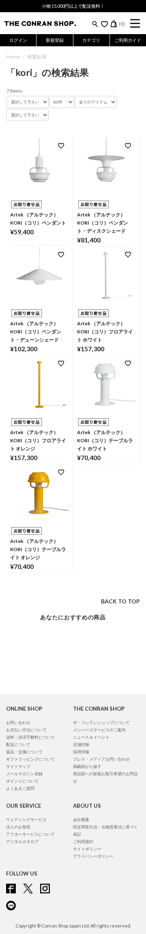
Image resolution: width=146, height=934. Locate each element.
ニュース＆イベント (91, 737)
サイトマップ (18, 766)
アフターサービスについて (30, 834)
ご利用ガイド (127, 40)
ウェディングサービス (26, 819)
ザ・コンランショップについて (101, 722)
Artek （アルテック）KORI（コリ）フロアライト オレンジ (38, 440)
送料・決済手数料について (30, 737)
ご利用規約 (83, 841)
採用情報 (81, 751)
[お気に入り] (104, 24)
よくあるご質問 (20, 788)
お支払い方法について (26, 729)
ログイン (18, 40)
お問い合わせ (18, 722)
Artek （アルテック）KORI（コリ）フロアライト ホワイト (105, 331)
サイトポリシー (87, 848)
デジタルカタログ (22, 841)
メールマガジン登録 (24, 773)
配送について (18, 744)
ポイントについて (22, 780)
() (122, 24)
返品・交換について (24, 751)
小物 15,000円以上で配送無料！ (73, 6)
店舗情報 (81, 744)
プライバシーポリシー (93, 856)
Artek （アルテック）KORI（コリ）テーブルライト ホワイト (105, 440)
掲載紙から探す (87, 766)
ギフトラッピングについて (30, 759)
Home (13, 57)
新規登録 (55, 40)
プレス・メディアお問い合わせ (101, 759)
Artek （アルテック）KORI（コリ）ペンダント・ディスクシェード (102, 223)
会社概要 (81, 819)
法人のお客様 (18, 826)
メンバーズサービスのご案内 (99, 729)
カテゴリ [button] (91, 40)
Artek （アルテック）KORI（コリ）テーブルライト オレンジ (38, 549)
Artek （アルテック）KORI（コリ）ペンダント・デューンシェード (35, 331)
